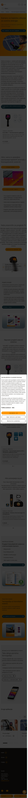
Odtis (13, 407)
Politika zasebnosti (6, 407)
